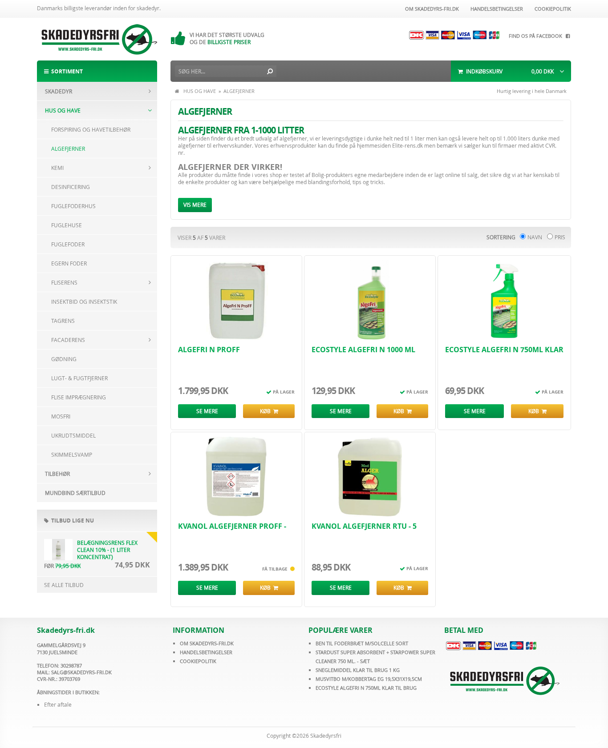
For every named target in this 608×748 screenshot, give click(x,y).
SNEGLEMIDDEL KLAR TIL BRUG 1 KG (358, 670)
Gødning (64, 358)
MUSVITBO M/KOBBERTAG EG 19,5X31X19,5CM (369, 679)
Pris (560, 237)
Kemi (57, 167)
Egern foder (69, 263)
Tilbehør (57, 473)
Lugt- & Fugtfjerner (79, 378)
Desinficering (70, 186)
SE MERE (207, 410)
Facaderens (68, 339)
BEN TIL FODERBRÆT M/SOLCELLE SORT (362, 643)
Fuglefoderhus (73, 205)
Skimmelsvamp (71, 454)
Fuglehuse (66, 225)
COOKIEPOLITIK (198, 661)
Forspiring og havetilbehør (90, 129)
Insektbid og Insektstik (84, 301)
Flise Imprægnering (78, 397)
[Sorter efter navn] (522, 237)
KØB (266, 410)
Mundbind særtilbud (75, 492)
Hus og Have (63, 110)
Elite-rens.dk (407, 145)
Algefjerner (68, 148)
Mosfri (60, 416)
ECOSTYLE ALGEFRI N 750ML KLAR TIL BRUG (366, 687)
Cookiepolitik (551, 8)
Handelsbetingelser (495, 8)
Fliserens (64, 282)
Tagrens (63, 320)
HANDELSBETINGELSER (206, 652)
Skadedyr (58, 91)
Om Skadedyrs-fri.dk (430, 8)
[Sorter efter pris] (550, 237)
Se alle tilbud (64, 584)
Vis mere (195, 204)
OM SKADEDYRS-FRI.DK (207, 643)
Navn (534, 237)
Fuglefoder (68, 244)
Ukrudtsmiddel (73, 435)
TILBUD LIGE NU (71, 520)
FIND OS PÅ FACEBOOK (537, 35)
